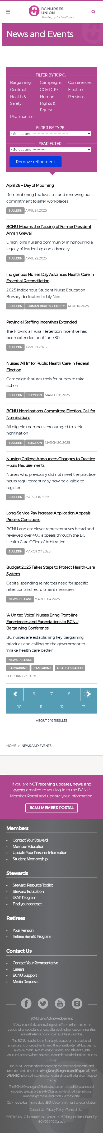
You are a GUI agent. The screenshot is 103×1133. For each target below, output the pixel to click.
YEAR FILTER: (50, 143)
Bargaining (20, 82)
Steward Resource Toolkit (33, 885)
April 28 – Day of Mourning (30, 185)
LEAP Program (24, 897)
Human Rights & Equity (47, 103)
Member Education (28, 846)
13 (86, 706)
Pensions (76, 96)
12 (64, 706)
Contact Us (37, 1110)
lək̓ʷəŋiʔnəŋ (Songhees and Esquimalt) (65, 1071)
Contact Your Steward (30, 840)
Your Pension (23, 930)
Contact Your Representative (35, 963)
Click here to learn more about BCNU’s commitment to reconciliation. (51, 1102)
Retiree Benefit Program (32, 936)
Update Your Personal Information (40, 852)
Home (11, 746)
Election (75, 89)
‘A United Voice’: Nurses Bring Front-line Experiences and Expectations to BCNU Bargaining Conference (42, 622)
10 (21, 706)
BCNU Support (25, 975)
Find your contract (27, 904)
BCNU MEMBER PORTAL (52, 807)
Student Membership (30, 859)
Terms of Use (74, 1110)
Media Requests (25, 981)
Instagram (60, 1003)
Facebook (26, 1003)
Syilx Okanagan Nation (56, 1091)
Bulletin (15, 210)
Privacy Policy (54, 1110)
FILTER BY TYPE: (50, 127)
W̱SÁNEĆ (13, 1075)
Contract (18, 89)
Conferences (80, 82)
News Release (20, 599)
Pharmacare (21, 116)
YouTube (77, 1003)
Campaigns (51, 82)
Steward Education (28, 891)
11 (42, 706)
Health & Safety (18, 100)
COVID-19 (49, 89)
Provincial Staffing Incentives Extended (41, 322)
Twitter (43, 1003)
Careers (18, 969)
